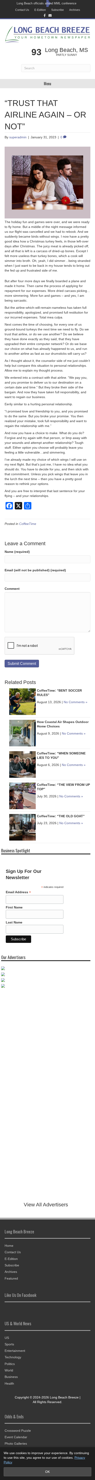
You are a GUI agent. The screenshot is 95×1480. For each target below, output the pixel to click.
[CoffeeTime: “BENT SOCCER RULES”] (22, 701)
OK (47, 1472)
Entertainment (15, 1351)
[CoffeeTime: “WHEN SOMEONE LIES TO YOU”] (22, 764)
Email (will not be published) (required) (35, 570)
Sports (9, 1344)
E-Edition (40, 10)
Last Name (14, 922)
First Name (14, 907)
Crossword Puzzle (18, 1430)
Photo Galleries (16, 1443)
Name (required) (17, 552)
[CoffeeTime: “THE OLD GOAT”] (22, 827)
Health (9, 1383)
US (7, 1338)
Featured (11, 1278)
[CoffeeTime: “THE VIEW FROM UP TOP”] (22, 795)
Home (9, 1245)
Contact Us (22, 10)
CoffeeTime (27, 524)
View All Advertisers (46, 1205)
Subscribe (57, 10)
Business (11, 1377)
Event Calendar (16, 1437)
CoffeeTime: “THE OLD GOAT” (61, 816)
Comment (12, 588)
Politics (10, 1364)
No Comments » (75, 702)
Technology (13, 1357)
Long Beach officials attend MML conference (46, 3)
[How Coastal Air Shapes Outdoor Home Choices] (22, 733)
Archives (74, 10)
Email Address (18, 892)
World (9, 1370)
